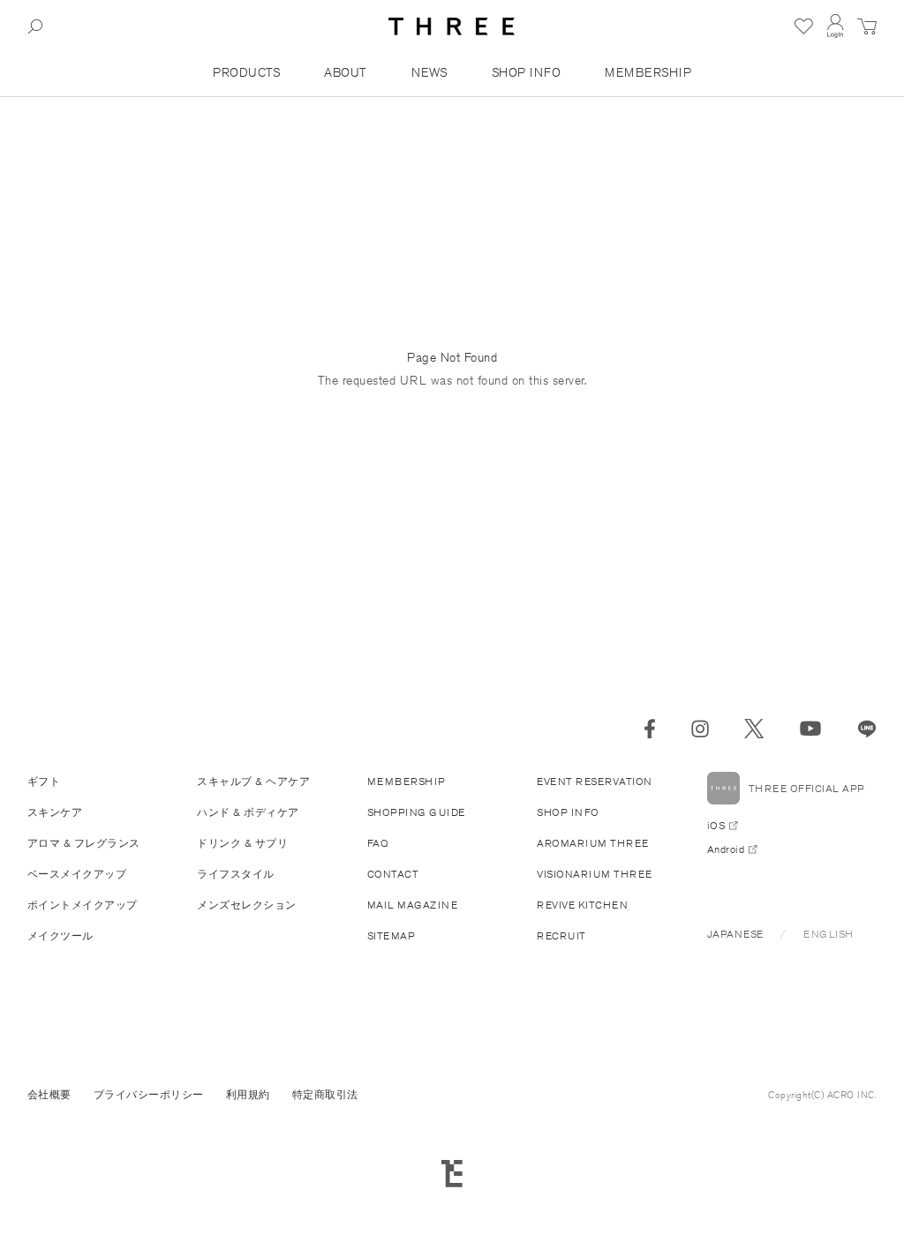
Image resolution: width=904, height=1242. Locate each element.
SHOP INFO (526, 72)
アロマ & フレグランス (83, 842)
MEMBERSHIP (648, 72)
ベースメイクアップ (77, 873)
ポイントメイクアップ (82, 904)
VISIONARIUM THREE (594, 873)
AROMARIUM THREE (593, 842)
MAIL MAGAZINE (412, 904)
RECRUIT (561, 935)
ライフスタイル (236, 873)
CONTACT (393, 873)
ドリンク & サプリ (242, 842)
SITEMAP (391, 935)
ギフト (44, 781)
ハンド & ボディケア (248, 812)
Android (726, 849)
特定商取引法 (325, 1094)
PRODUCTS (246, 72)
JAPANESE (735, 933)
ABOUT (345, 72)
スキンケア (55, 812)
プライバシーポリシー (149, 1094)
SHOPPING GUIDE (416, 812)
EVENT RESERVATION (594, 781)
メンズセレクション (247, 904)
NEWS (429, 72)
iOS (716, 825)
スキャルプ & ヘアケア (253, 781)
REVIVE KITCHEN (582, 904)
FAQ (378, 842)
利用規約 (248, 1094)
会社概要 (49, 1094)
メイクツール (60, 935)
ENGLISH (828, 933)
